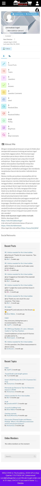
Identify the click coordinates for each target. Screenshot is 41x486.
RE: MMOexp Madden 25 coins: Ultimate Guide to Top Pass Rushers (19, 330)
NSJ (8, 270)
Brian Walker (11, 314)
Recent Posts (32, 14)
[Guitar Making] (20, 3)
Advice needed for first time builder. (17, 396)
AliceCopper (11, 338)
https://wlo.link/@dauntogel (11, 221)
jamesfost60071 (12, 403)
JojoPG (9, 325)
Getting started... (11, 413)
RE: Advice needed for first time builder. (19, 252)
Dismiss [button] (20, 483)
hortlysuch (10, 349)
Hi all (6, 402)
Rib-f (8, 259)
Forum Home (18, 14)
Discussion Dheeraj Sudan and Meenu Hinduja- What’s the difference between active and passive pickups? (19, 421)
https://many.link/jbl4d (29, 228)
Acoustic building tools (13, 408)
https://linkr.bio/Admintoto (11, 225)
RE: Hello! (8, 307)
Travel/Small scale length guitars (16, 374)
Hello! (7, 318)
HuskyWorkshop (12, 415)
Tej (8, 376)
